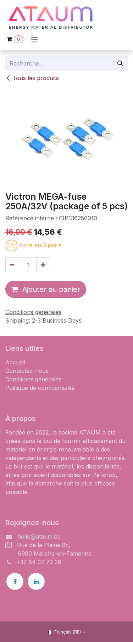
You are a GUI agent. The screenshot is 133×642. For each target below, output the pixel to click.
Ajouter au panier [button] (49, 289)
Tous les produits (35, 77)
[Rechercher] (120, 63)
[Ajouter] (43, 264)
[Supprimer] (12, 264)
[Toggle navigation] (34, 39)
